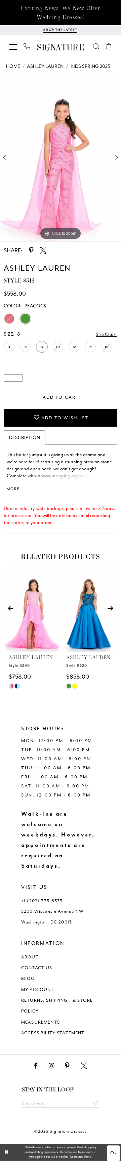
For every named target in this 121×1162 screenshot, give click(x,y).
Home (13, 66)
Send (95, 1104)
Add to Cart (61, 397)
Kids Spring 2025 (90, 66)
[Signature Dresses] (60, 47)
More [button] (13, 489)
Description (24, 437)
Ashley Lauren (45, 66)
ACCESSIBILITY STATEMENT (53, 1033)
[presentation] (32, 609)
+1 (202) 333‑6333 (42, 901)
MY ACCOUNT (37, 989)
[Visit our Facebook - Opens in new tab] (36, 1066)
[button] (13, 46)
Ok (113, 1153)
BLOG (28, 978)
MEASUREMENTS (40, 1022)
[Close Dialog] (6, 1152)
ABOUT (30, 957)
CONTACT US (36, 968)
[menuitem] (13, 46)
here (88, 1157)
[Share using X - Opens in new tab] (43, 251)
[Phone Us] (27, 46)
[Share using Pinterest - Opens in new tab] (31, 251)
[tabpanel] (60, 157)
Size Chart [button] (106, 334)
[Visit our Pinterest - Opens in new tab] (67, 1066)
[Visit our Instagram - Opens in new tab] (51, 1066)
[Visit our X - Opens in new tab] (84, 1066)
